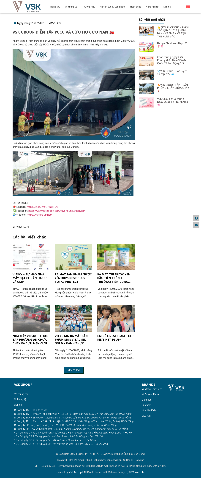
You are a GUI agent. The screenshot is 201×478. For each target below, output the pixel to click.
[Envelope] (196, 225)
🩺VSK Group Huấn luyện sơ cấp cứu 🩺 (172, 72)
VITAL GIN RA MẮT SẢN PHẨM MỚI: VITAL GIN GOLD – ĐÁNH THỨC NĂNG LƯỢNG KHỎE (71, 339)
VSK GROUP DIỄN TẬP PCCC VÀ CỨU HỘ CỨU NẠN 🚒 (63, 32)
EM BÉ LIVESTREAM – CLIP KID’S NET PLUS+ (115, 337)
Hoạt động (135, 6)
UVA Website (136, 472)
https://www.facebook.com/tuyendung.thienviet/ (56, 210)
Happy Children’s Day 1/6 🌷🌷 (172, 45)
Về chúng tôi (71, 6)
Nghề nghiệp (152, 6)
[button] (74, 370)
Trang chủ (55, 6)
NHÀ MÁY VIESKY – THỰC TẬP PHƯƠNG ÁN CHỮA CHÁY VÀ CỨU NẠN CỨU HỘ (30, 339)
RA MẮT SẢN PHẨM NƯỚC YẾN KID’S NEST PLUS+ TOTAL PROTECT (73, 278)
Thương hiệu (88, 6)
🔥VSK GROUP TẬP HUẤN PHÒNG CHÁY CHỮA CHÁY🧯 (173, 88)
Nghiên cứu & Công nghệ (112, 6)
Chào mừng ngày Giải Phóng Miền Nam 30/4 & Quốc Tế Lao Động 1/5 (171, 60)
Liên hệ (167, 6)
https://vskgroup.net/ (39, 214)
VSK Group (75, 472)
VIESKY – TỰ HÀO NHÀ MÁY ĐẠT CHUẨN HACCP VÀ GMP (30, 278)
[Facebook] (196, 218)
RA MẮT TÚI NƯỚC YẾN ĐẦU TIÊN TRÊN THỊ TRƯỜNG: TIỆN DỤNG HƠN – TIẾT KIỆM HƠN (113, 278)
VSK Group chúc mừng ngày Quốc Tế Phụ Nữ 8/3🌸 (172, 102)
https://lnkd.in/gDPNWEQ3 (42, 207)
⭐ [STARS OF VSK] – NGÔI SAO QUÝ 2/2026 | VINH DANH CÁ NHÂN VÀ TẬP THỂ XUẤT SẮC (173, 32)
